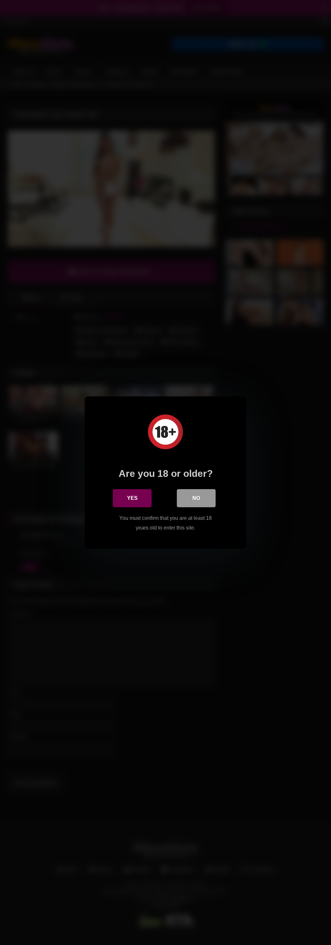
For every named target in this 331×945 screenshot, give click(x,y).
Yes (132, 498)
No (196, 498)
